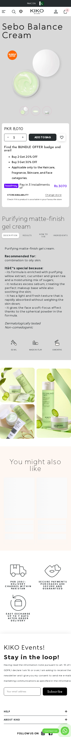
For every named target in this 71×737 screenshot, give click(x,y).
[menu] (4, 11)
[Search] (14, 11)
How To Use (43, 235)
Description (10, 235)
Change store (53, 195)
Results (27, 235)
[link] (19, 528)
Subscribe (54, 691)
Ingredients (60, 235)
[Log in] (56, 11)
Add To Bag (42, 137)
